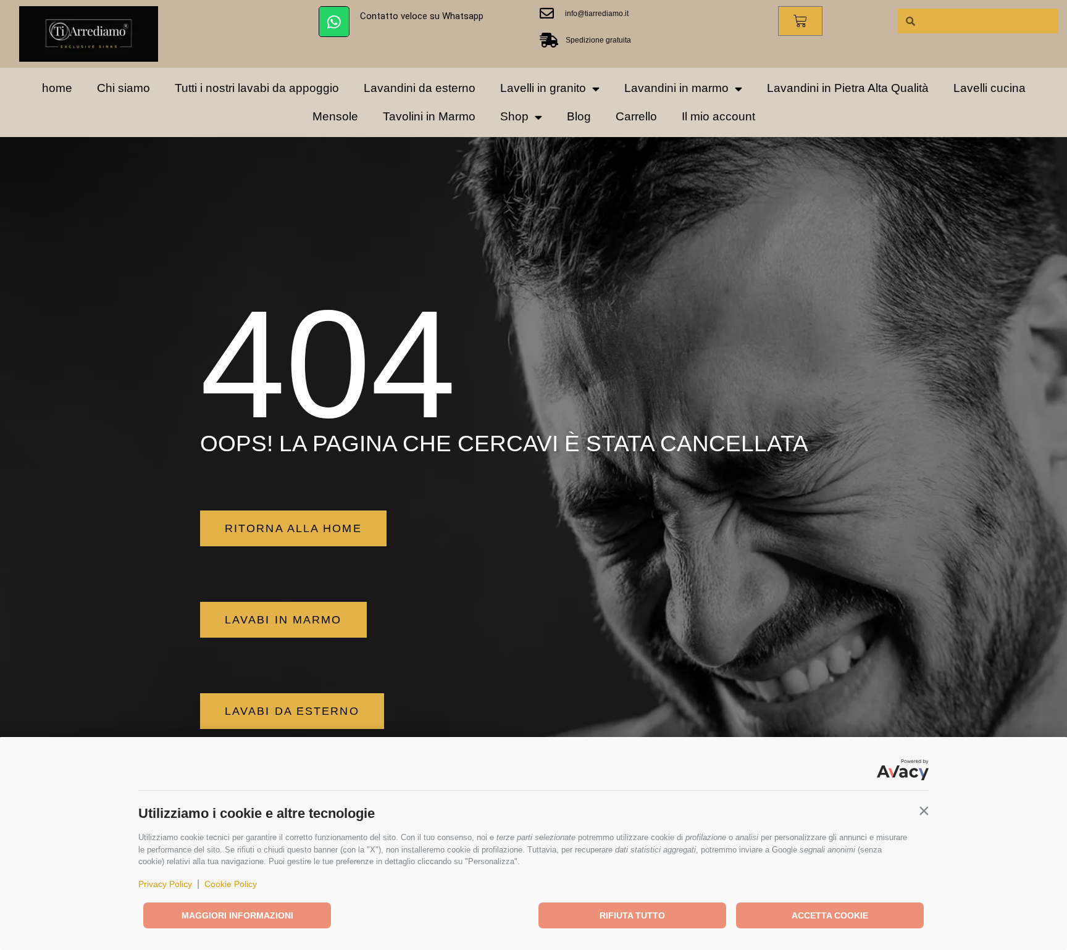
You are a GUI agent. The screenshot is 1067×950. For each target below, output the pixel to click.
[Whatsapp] (334, 21)
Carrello (636, 116)
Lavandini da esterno (419, 87)
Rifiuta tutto (632, 915)
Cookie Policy (230, 884)
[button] (924, 810)
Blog (579, 116)
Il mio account (718, 116)
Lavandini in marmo (676, 87)
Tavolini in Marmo (429, 116)
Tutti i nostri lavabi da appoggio (257, 87)
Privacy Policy (165, 884)
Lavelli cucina (989, 87)
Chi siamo (123, 87)
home (57, 87)
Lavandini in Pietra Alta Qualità (848, 87)
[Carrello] (800, 21)
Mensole (335, 116)
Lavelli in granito (543, 87)
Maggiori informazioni (237, 915)
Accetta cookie (830, 915)
